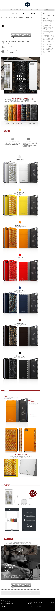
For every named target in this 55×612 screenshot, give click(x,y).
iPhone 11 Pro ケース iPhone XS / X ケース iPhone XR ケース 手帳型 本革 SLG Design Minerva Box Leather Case (48, 36)
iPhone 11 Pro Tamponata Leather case (48, 47)
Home (2, 17)
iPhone (2, 9)
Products (5, 17)
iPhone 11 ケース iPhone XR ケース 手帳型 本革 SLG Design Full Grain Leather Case (48, 49)
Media (27, 9)
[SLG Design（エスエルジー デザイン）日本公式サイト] (27, 6)
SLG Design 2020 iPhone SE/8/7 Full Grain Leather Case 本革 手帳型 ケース (48, 21)
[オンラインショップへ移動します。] (21, 37)
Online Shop (37, 9)
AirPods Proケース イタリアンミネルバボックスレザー (48, 24)
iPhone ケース (10, 17)
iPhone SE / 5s (15, 17)
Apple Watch (16, 9)
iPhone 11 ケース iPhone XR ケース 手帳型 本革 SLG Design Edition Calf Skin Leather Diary (48, 42)
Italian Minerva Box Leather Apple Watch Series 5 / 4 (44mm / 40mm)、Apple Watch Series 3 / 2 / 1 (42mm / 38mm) (48, 28)
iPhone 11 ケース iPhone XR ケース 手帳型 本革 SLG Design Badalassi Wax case (48, 39)
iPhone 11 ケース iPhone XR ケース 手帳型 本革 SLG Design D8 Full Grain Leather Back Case (48, 52)
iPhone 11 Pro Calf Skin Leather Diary (47, 44)
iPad (6, 9)
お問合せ (32, 9)
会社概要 (30, 602)
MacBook (10, 9)
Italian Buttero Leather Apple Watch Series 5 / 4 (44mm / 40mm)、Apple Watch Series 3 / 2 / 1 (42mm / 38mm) (48, 32)
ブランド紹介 (30, 603)
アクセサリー (22, 9)
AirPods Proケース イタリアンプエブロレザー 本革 (48, 26)
